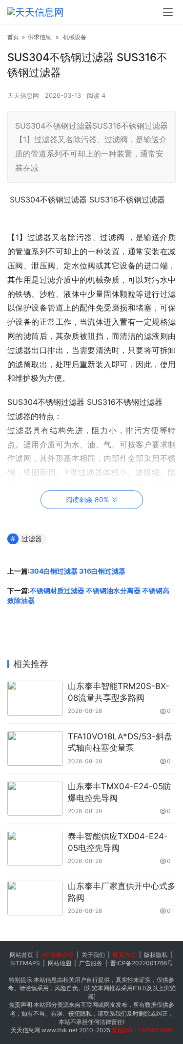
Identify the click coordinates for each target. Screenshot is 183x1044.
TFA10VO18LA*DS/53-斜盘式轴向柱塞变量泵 (120, 742)
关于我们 (93, 954)
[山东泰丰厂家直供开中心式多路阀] (35, 898)
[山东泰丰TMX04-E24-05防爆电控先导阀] (35, 798)
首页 (13, 37)
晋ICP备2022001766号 (141, 963)
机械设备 (74, 37)
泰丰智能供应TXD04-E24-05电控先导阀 (118, 842)
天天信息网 (23, 95)
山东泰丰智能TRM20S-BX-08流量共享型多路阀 (118, 692)
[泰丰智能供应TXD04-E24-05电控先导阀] (35, 848)
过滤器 (31, 538)
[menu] (168, 12)
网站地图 (59, 963)
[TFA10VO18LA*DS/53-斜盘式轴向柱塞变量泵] (35, 748)
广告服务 (90, 963)
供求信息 (39, 37)
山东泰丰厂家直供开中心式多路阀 (122, 892)
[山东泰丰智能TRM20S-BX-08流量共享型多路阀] (35, 698)
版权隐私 (155, 954)
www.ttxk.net (59, 1030)
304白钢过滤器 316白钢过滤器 (77, 571)
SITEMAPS (25, 963)
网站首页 (21, 954)
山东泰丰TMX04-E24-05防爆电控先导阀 (119, 792)
